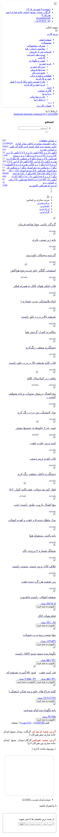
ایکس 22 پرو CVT (29, 152)
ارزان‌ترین (44, 209)
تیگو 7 (53, 176)
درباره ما (46, 93)
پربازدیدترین (43, 203)
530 (39, 173)
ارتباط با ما (39, 99)
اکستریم (33, 185)
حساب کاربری (44, 105)
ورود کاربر (52, 34)
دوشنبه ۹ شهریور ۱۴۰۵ (38, 9)
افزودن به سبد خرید (45, 606)
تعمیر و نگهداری (37, 60)
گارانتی (41, 57)
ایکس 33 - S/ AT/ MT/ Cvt (25, 176)
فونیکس (42, 185)
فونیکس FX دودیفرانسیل (32, 170)
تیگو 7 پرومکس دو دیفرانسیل (41, 167)
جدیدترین (44, 206)
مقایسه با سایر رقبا (35, 48)
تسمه (47, 146)
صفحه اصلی (45, 39)
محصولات (46, 42)
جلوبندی (46, 143)
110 (22, 173)
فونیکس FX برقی (17, 179)
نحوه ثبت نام (38, 72)
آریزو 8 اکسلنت (13, 164)
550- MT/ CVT (44, 173)
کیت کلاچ (23, 146)
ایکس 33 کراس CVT (18, 161)
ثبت (21, 824)
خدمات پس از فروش (40, 51)
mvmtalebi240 (43, 18)
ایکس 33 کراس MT (39, 161)
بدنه (41, 146)
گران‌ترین (44, 212)
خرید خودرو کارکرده (34, 84)
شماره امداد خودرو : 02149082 (36, 799)
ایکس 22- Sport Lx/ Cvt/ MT (42, 179)
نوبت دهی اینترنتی (36, 54)
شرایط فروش (37, 69)
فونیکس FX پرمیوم (46, 158)
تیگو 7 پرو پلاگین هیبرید (33, 164)
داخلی (29, 143)
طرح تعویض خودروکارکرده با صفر (27, 81)
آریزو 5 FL (48, 155)
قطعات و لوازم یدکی (40, 75)
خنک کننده (33, 146)
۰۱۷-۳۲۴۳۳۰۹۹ (42, 21)
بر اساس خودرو (48, 149)
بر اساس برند (50, 182)
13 (30, 722)
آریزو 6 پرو (36, 155)
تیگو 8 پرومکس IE (26, 158)
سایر (23, 143)
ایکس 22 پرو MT (48, 152)
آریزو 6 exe (44, 176)
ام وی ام (52, 185)
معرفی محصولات (36, 45)
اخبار (48, 87)
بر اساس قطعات (48, 140)
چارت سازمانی (37, 96)
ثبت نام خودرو (38, 66)
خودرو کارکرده (43, 78)
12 (27, 722)
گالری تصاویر (44, 90)
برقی (54, 143)
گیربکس (13, 146)
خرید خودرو (45, 63)
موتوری (37, 143)
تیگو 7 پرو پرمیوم (22, 155)
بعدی (23, 722)
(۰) (49, 102)
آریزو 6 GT (51, 164)
